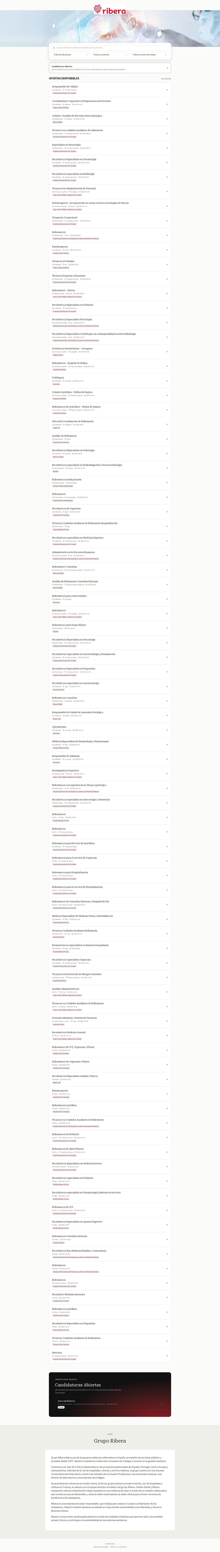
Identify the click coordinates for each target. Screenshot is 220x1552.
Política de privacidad (100, 1547)
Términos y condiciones (118, 1547)
